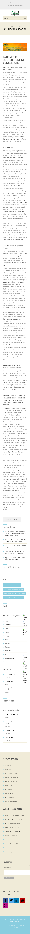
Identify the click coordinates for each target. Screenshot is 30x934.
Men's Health (8, 643)
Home (9, 26)
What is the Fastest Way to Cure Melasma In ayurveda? (15, 558)
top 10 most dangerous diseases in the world (15, 546)
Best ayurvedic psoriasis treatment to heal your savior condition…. (15, 540)
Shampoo (8, 647)
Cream (7, 628)
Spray (6, 654)
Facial (6, 639)
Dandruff (7, 632)
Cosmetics (8, 625)
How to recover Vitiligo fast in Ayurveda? (13, 589)
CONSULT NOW (11, 520)
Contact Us (12, 925)
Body (6, 621)
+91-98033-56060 (15, 2)
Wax (6, 662)
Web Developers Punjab (9, 931)
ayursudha (20, 919)
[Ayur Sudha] (15, 12)
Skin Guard (8, 651)
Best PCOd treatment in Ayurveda (12, 585)
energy (7, 636)
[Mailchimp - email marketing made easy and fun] (15, 886)
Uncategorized (9, 658)
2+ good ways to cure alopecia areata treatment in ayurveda (14, 552)
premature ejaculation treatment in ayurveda (14, 593)
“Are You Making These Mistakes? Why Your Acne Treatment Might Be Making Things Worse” (15, 533)
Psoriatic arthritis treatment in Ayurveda (13, 597)
